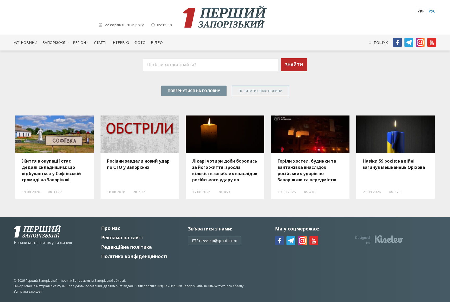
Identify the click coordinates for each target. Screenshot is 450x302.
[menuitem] (420, 11)
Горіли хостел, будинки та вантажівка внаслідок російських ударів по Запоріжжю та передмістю (307, 170)
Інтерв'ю (120, 42)
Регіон (79, 42)
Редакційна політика (126, 247)
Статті (100, 42)
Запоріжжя (54, 42)
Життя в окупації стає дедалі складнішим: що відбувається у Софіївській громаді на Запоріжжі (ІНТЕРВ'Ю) (51, 170)
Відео (157, 42)
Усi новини (25, 42)
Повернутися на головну (194, 90)
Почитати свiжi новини (260, 90)
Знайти (294, 65)
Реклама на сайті (122, 237)
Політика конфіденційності (134, 256)
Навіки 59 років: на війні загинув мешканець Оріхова (394, 164)
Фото (140, 42)
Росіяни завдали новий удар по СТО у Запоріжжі (138, 164)
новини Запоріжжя (75, 280)
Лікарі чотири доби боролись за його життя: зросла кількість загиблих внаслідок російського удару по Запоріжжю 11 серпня (225, 170)
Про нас (110, 228)
